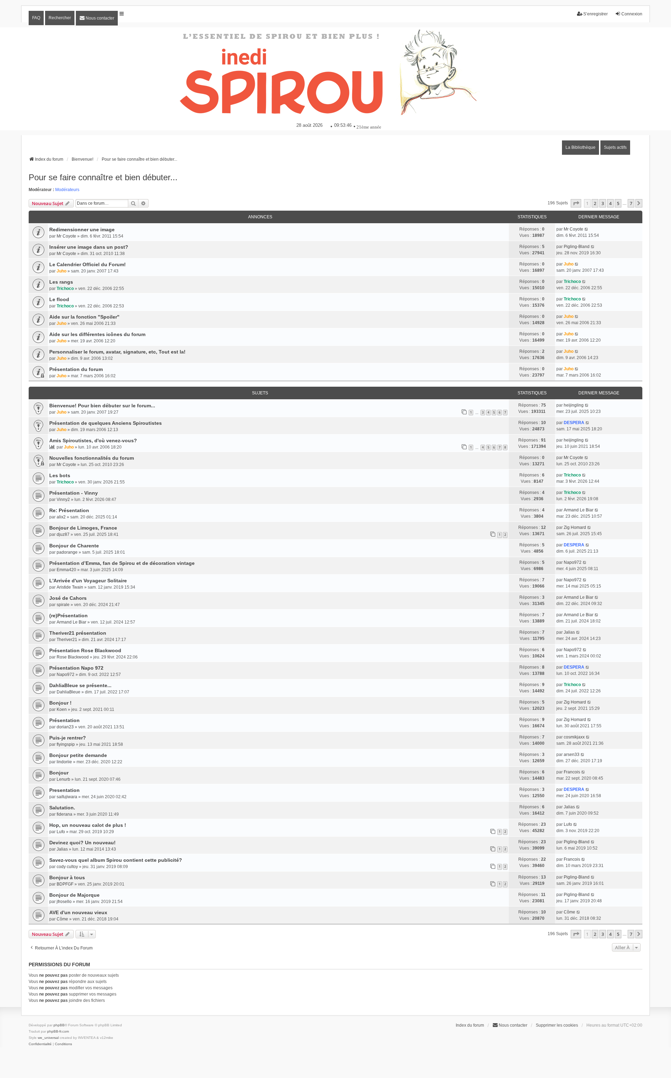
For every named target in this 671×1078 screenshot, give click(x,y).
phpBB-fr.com (58, 1031)
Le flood (59, 299)
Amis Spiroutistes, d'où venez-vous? (93, 440)
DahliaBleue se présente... (80, 685)
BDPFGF (65, 884)
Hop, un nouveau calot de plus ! (87, 825)
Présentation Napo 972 (76, 668)
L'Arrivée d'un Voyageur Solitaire (88, 580)
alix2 (61, 517)
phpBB (59, 1025)
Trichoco (65, 288)
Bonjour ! (60, 703)
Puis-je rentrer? (67, 738)
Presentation (64, 790)
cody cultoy (67, 866)
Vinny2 (63, 499)
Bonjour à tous (67, 877)
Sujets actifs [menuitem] (615, 147)
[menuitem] (97, 18)
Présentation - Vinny (73, 493)
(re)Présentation (68, 615)
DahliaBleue (68, 692)
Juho (61, 271)
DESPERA (574, 422)
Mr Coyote (66, 236)
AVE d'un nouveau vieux (78, 912)
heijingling (574, 405)
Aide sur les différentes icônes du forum (97, 334)
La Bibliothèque (580, 147)
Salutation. (62, 807)
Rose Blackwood (73, 657)
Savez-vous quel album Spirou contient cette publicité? (115, 860)
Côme (62, 919)
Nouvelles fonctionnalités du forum (91, 458)
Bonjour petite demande (78, 755)
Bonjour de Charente (74, 545)
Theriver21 (67, 639)
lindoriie (64, 761)
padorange (67, 552)
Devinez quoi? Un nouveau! (82, 842)
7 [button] (631, 203)
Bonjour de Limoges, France (83, 528)
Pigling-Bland (577, 246)
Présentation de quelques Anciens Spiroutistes (105, 423)
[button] (576, 203)
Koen (62, 709)
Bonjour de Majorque (74, 895)
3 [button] (602, 203)
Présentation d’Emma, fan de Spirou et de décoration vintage (122, 563)
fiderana (64, 814)
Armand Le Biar (578, 510)
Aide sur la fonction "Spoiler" (84, 317)
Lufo (61, 831)
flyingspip (66, 744)
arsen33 (571, 754)
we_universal (48, 1038)
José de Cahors (68, 598)
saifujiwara (67, 796)
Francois (572, 772)
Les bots (59, 475)
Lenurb (63, 779)
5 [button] (618, 203)
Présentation (64, 720)
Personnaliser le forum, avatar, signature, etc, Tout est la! (117, 352)
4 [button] (610, 203)
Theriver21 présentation (77, 633)
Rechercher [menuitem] (60, 17)
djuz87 (63, 534)
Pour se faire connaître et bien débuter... (103, 177)
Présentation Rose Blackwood (85, 650)
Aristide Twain (70, 587)
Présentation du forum (76, 369)
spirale (63, 604)
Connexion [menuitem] (631, 14)
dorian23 (65, 726)
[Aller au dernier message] (586, 229)
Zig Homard (575, 527)
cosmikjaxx (574, 737)
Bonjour (58, 772)
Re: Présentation (69, 510)
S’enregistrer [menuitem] (595, 14)
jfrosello (64, 901)
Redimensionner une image (82, 229)
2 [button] (595, 203)
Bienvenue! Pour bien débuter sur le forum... (102, 405)
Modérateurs (67, 189)
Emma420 (66, 569)
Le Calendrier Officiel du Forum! (87, 264)
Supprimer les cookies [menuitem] (557, 1025)
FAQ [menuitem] (36, 17)
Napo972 (573, 562)
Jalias (569, 632)
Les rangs (61, 282)
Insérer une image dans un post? (88, 247)
